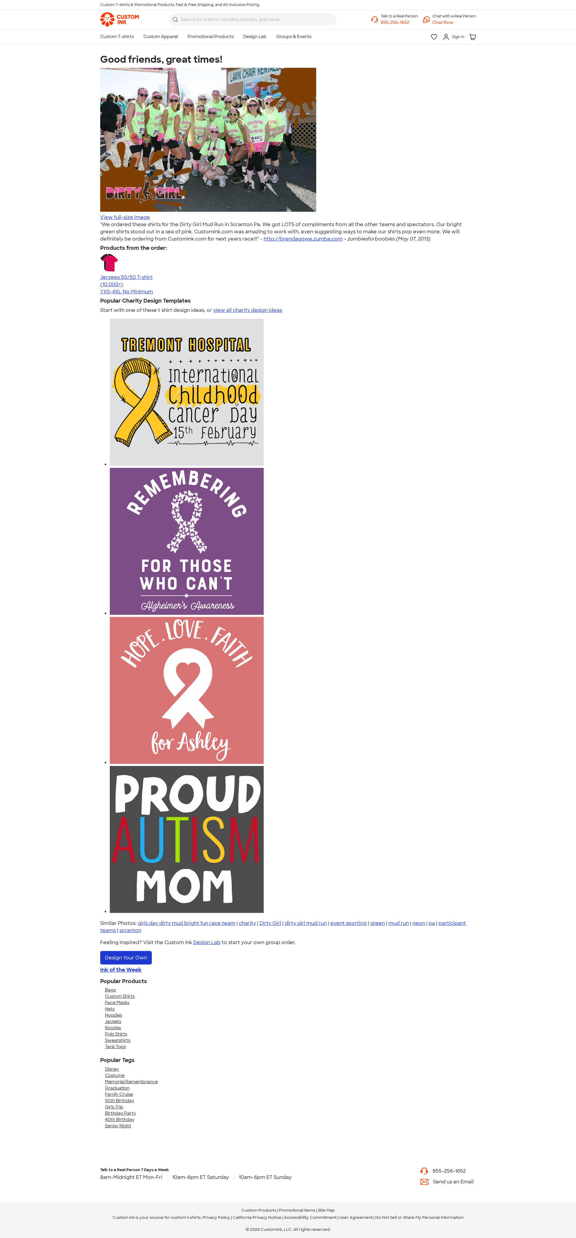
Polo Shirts (116, 1034)
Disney (112, 1069)
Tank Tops (115, 1046)
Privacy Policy (216, 1217)
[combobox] (253, 19)
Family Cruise (119, 1094)
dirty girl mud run (306, 923)
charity (247, 923)
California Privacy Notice (257, 1217)
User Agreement (356, 1217)
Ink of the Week (121, 969)
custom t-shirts (186, 1217)
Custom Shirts (120, 996)
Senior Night (118, 1126)
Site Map (326, 1210)
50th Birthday (119, 1100)
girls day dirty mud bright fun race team (186, 923)
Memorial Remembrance (131, 1081)
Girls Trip (114, 1107)
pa (432, 923)
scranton (130, 930)
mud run (398, 923)
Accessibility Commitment (310, 1217)
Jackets (113, 1021)
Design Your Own (126, 958)
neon (418, 923)
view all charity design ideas (247, 310)
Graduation (117, 1088)
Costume (114, 1075)
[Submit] (175, 19)
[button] (454, 22)
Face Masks (117, 1002)
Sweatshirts (117, 1040)
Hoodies (113, 1015)
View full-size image (125, 217)
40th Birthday (119, 1119)
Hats (110, 1009)
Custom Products (259, 1210)
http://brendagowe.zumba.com (303, 239)
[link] (119, 19)
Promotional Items (297, 1210)
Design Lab (206, 942)
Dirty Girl (270, 923)
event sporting (348, 923)
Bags (110, 990)
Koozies (113, 1027)
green (377, 923)
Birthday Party (120, 1113)
